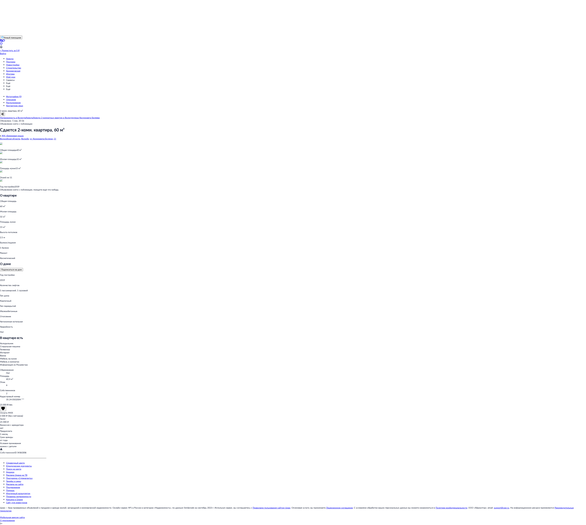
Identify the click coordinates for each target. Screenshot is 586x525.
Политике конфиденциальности (451, 507)
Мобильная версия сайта (12, 517)
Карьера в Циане (14, 499)
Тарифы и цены (13, 481)
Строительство (13, 67)
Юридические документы (19, 465)
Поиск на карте (13, 469)
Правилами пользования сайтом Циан (271, 507)
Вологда (25, 138)
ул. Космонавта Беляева (41, 138)
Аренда (9, 58)
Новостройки (12, 64)
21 (55, 138)
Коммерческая (13, 70)
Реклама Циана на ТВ (16, 475)
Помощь (10, 490)
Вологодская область (10, 138)
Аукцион (10, 472)
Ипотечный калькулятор (18, 493)
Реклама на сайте (14, 484)
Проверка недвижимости (18, 496)
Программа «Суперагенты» (19, 478)
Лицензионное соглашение (339, 507)
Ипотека (10, 73)
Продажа (10, 61)
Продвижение (13, 487)
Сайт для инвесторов (16, 502)
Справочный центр (15, 462)
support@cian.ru (501, 507)
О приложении (7, 520)
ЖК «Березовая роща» (13, 135)
